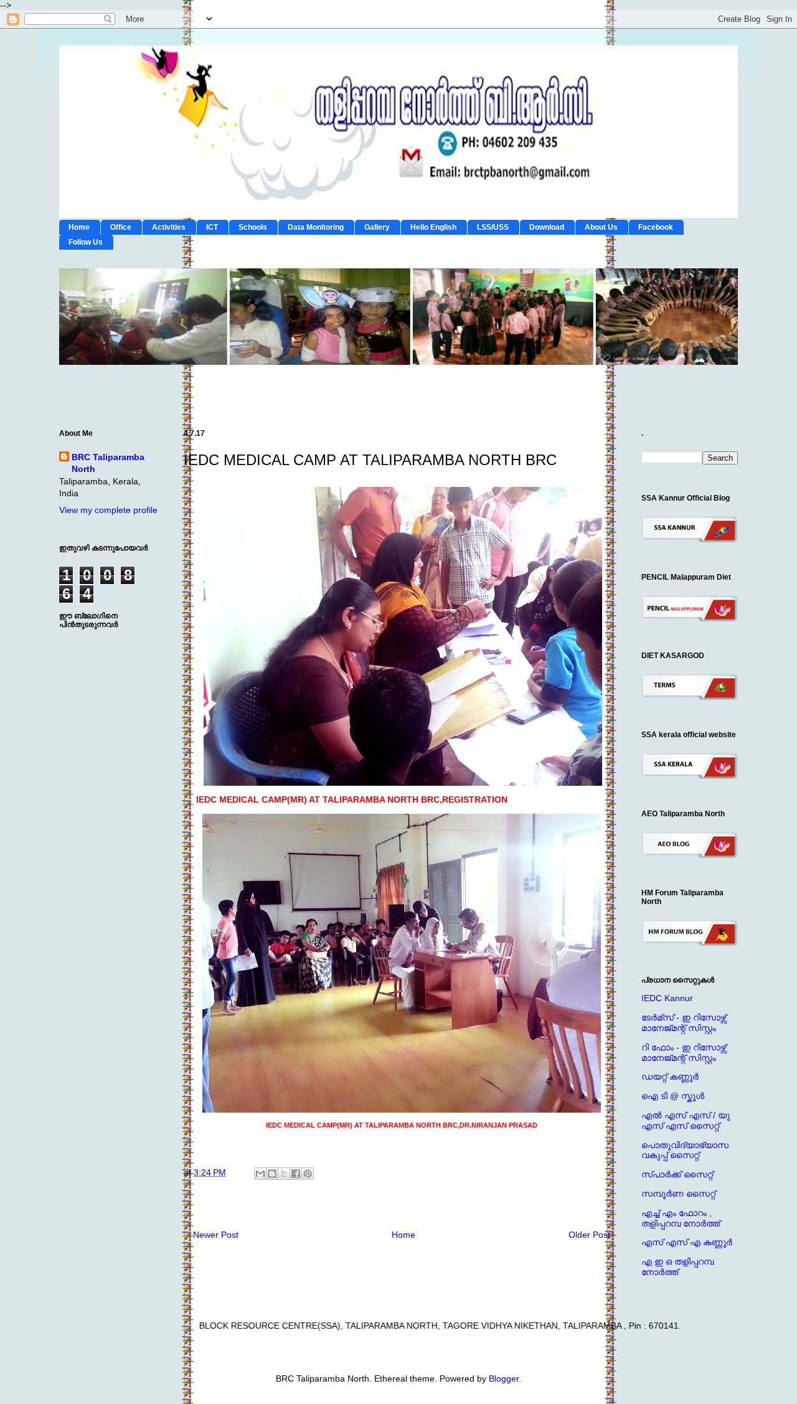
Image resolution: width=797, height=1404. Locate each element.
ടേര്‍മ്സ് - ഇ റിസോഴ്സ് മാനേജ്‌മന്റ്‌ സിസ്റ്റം (683, 1022)
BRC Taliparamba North (108, 463)
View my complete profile (108, 510)
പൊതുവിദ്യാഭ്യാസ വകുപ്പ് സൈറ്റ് (685, 1150)
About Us (601, 227)
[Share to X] (284, 1173)
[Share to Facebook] (296, 1173)
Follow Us (85, 242)
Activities (169, 227)
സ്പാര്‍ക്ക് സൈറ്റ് (677, 1174)
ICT (212, 227)
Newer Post (215, 1235)
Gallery (377, 227)
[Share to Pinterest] (307, 1173)
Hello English (433, 227)
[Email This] (260, 1173)
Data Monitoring (316, 227)
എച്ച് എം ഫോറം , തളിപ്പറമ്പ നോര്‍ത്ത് (680, 1218)
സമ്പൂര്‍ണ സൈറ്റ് (678, 1194)
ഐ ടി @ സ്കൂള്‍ (672, 1096)
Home (79, 227)
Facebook (655, 227)
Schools (252, 227)
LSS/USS (493, 227)
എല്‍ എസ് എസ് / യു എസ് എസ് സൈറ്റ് (685, 1120)
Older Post (589, 1235)
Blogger (504, 1378)
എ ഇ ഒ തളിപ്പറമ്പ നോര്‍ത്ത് (677, 1266)
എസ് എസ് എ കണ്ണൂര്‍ (686, 1242)
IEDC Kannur (667, 998)
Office (120, 227)
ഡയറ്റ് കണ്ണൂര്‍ (670, 1076)
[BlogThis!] (272, 1173)
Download (546, 227)
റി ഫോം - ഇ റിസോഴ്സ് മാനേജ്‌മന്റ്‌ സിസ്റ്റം (683, 1052)
